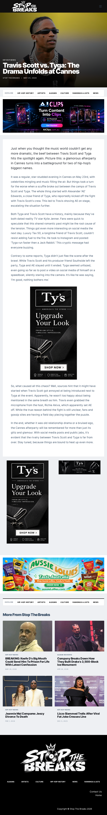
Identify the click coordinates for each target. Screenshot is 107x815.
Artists (41, 93)
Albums (53, 93)
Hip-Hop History (25, 93)
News (96, 93)
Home (98, 795)
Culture (64, 93)
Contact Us (96, 791)
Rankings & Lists (81, 93)
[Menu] (100, 6)
